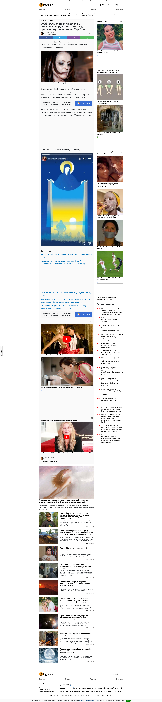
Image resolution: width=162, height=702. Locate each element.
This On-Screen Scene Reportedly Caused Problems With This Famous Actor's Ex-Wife (108, 184)
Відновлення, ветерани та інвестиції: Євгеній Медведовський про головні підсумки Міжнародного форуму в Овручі (112, 370)
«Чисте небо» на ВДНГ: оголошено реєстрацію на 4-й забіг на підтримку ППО (110, 352)
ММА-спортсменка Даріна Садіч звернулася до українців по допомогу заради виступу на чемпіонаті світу (111, 360)
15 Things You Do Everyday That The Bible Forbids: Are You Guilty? (108, 217)
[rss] (114, 5)
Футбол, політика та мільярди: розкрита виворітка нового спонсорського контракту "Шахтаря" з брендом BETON (110, 327)
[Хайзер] (46, 5)
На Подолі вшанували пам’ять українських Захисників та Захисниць (110, 319)
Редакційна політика (83, 1)
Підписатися (85, 103)
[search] (121, 4)
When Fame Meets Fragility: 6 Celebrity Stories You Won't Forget (109, 153)
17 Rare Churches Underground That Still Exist (108, 133)
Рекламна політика (111, 1)
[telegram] (116, 5)
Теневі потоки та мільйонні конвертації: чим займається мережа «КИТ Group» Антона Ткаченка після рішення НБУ (60, 14)
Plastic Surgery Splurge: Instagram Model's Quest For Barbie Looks (108, 71)
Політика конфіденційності (97, 1)
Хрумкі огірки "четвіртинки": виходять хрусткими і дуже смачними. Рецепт (99, 14)
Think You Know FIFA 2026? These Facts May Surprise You (109, 279)
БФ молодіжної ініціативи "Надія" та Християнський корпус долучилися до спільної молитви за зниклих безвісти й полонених (111, 311)
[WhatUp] (87, 37)
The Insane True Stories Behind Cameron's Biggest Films (107, 298)
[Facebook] (46, 37)
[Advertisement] (66, 132)
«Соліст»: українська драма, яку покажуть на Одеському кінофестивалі (111, 345)
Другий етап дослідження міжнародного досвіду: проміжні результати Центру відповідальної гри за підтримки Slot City (112, 428)
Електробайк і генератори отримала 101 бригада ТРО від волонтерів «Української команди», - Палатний (112, 391)
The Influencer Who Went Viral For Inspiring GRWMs (108, 51)
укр (102, 4)
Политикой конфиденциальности (88, 700)
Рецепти (93, 9)
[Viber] (73, 37)
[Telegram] (60, 37)
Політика (119, 9)
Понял (128, 700)
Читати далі (66, 667)
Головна (42, 9)
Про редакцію (73, 1)
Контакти (120, 1)
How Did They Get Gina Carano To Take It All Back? (109, 248)
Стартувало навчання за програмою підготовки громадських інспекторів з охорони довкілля (109, 401)
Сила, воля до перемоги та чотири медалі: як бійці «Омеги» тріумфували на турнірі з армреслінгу (112, 337)
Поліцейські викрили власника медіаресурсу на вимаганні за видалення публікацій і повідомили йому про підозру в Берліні (111, 418)
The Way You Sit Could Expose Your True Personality (108, 102)
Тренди (67, 9)
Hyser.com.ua (73, 685)
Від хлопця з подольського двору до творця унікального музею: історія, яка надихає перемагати (111, 409)
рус (108, 4)
